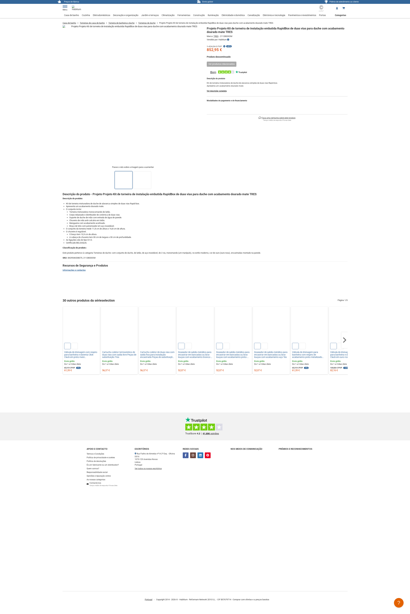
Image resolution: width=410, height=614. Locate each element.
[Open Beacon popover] (399, 603)
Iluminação (213, 15)
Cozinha (86, 15)
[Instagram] (193, 455)
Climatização (168, 15)
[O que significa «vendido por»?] (228, 39)
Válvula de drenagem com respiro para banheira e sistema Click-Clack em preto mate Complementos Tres (80, 354)
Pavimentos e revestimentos (302, 15)
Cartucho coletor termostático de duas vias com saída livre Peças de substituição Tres (119, 354)
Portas (322, 15)
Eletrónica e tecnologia (274, 15)
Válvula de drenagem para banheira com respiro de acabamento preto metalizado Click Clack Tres (307, 354)
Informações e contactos (74, 270)
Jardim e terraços (150, 15)
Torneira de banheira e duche (121, 23)
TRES (215, 36)
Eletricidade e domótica (233, 15)
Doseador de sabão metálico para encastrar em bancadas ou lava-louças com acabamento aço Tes (270, 354)
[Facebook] (186, 455)
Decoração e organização (125, 15)
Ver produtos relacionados (221, 64)
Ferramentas (183, 15)
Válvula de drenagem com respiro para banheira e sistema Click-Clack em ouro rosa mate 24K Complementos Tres (346, 354)
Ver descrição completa (217, 91)
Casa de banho (71, 15)
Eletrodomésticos (101, 15)
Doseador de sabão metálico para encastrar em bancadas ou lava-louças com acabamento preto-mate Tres (233, 354)
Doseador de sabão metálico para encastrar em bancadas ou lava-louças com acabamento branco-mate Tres (194, 354)
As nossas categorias (96, 479)
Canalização (254, 15)
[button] (344, 340)
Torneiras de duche (147, 23)
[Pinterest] (208, 455)
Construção (199, 15)
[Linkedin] (200, 455)
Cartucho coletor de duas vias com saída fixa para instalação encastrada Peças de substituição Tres (157, 354)
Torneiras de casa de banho (92, 23)
